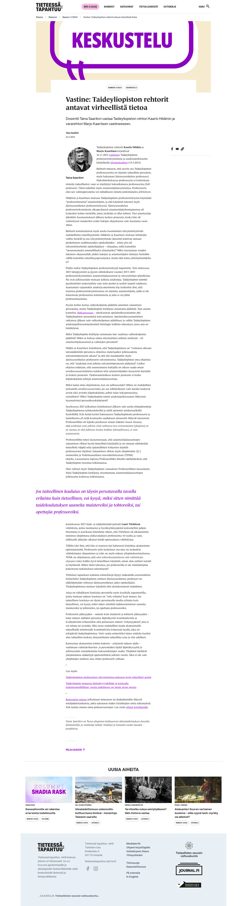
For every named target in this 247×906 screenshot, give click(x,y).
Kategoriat (126, 6)
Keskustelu (131, 87)
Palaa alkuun (74, 749)
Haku (202, 6)
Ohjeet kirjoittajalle (138, 847)
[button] (182, 149)
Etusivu (39, 17)
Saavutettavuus (136, 867)
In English (132, 877)
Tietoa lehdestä (148, 6)
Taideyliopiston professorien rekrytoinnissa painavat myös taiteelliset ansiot (108, 677)
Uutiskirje (170, 6)
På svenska (133, 873)
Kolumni (45, 819)
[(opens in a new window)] (89, 868)
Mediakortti (133, 844)
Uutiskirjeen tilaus (137, 851)
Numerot (109, 6)
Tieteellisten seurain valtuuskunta (76, 896)
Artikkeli (95, 823)
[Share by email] (177, 149)
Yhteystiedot (134, 855)
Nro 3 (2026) (90, 6)
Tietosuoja (133, 863)
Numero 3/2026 (32, 819)
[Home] (49, 6)
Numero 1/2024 (70, 17)
